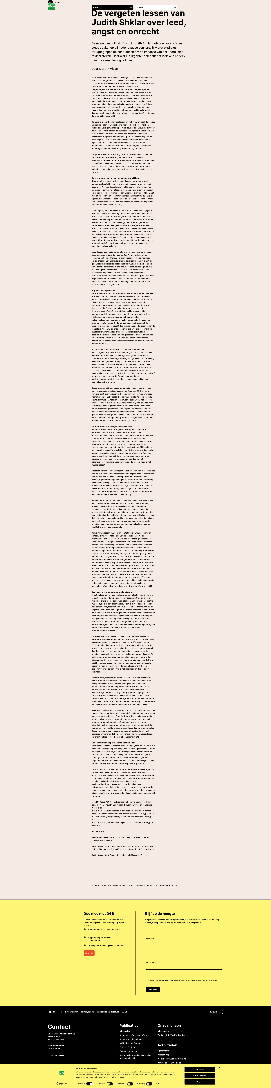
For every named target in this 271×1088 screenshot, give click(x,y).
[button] (114, 7)
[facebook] (50, 1012)
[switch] (110, 1083)
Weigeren (199, 1082)
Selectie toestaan (199, 1076)
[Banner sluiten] (219, 1067)
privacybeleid (213, 980)
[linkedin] (54, 1012)
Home (94, 885)
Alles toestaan (199, 1069)
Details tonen (161, 1084)
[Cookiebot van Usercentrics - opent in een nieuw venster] (62, 1083)
